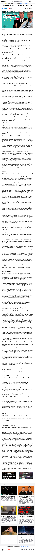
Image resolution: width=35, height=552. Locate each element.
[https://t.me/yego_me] (31, 549)
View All (33, 484)
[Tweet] (4, 8)
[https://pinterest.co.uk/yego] (28, 549)
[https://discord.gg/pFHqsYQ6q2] (33, 549)
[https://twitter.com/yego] (22, 549)
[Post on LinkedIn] (6, 8)
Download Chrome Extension (24, 3)
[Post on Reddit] (7, 8)
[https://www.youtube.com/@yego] (30, 549)
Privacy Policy (6, 549)
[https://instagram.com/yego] (24, 549)
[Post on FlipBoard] (9, 8)
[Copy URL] (11, 8)
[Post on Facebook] (2, 8)
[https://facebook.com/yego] (21, 549)
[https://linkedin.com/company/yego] (26, 549)
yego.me (3, 1)
